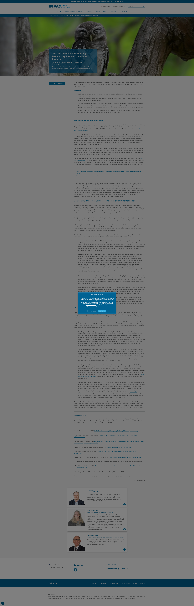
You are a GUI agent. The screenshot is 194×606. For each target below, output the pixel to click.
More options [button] (92, 311)
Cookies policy (91, 306)
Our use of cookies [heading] (97, 294)
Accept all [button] (102, 311)
